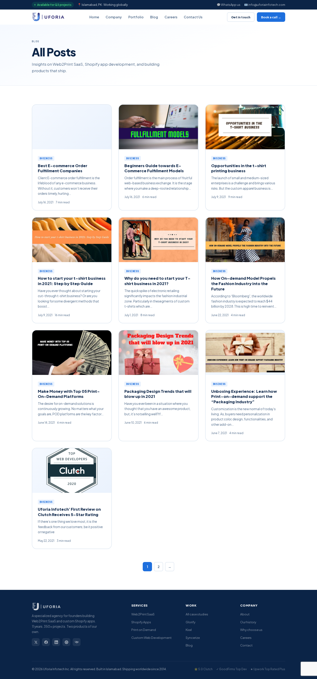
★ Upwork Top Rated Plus (267, 669)
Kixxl (189, 630)
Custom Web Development (151, 638)
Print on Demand (143, 630)
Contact (246, 645)
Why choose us (251, 630)
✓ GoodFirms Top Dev (231, 669)
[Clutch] (66, 642)
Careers (171, 17)
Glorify (190, 622)
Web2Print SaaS (143, 614)
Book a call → (271, 17)
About (244, 614)
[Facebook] (46, 642)
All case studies (197, 614)
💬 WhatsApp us (228, 4)
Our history (248, 622)
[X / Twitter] (36, 642)
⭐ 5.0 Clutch (203, 669)
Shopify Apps (141, 622)
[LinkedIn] (56, 642)
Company (114, 17)
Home (94, 17)
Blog (154, 17)
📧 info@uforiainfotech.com (264, 4)
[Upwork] (77, 642)
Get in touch (240, 17)
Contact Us (193, 17)
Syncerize (193, 638)
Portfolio (136, 17)
